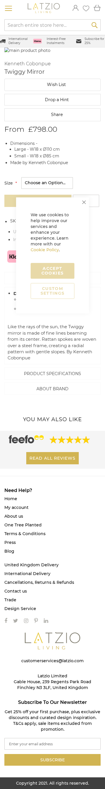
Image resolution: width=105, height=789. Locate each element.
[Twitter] (15, 621)
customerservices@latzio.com (52, 660)
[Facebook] (5, 621)
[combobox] (52, 25)
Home (10, 498)
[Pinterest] (36, 621)
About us (13, 516)
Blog (9, 551)
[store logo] (44, 8)
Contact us (15, 591)
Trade (10, 599)
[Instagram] (26, 621)
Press (10, 542)
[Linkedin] (46, 621)
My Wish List (86, 8)
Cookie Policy (45, 249)
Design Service (20, 608)
